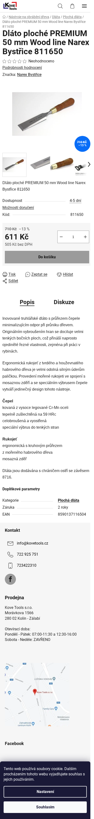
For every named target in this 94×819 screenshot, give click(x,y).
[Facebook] (10, 579)
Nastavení (45, 791)
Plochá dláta (68, 500)
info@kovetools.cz (32, 543)
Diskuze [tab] (64, 302)
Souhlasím (45, 807)
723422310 (26, 565)
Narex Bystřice (29, 74)
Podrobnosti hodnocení (22, 67)
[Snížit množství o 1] (61, 237)
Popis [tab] (27, 302)
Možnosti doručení (18, 207)
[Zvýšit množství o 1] (85, 237)
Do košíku (47, 257)
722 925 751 (27, 554)
